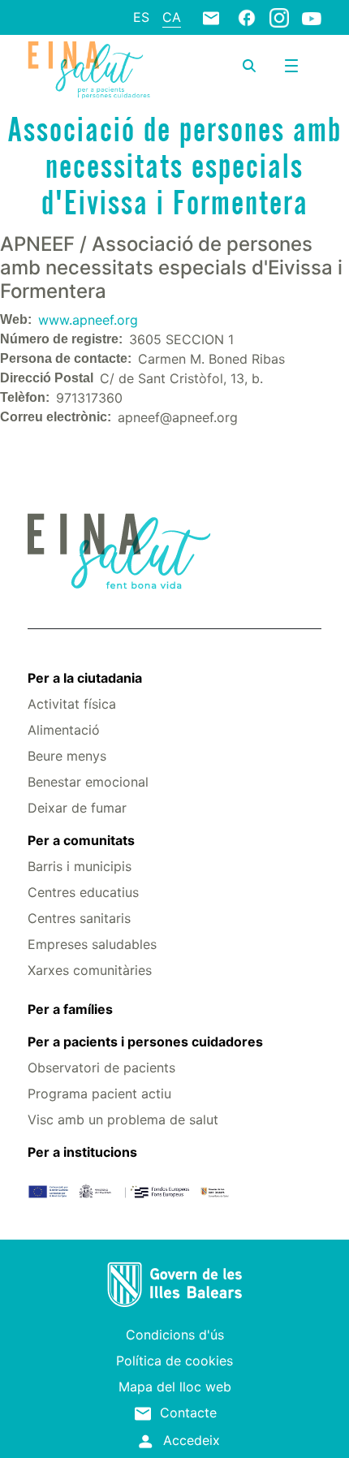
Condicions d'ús (175, 1334)
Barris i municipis (79, 866)
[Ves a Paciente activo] (89, 70)
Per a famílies (70, 1009)
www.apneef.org (88, 320)
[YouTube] (311, 18)
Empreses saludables (92, 944)
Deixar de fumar (77, 808)
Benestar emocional (88, 782)
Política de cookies (174, 1360)
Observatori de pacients (101, 1067)
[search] (249, 65)
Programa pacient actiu (99, 1093)
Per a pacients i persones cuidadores (145, 1041)
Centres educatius (83, 892)
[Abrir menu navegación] (291, 65)
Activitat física (72, 704)
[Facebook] (246, 17)
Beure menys (67, 756)
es (141, 17)
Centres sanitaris (79, 918)
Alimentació (64, 730)
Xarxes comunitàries (90, 970)
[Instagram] (279, 17)
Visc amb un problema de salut (123, 1119)
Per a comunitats (81, 840)
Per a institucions (82, 1152)
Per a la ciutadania (85, 678)
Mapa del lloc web (174, 1386)
